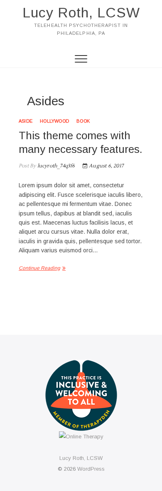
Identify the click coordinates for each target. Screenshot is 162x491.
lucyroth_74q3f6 (55, 166)
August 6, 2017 (105, 166)
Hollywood (54, 121)
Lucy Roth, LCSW (81, 12)
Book (83, 121)
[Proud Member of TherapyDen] (81, 365)
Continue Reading (39, 268)
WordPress (91, 469)
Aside (25, 121)
